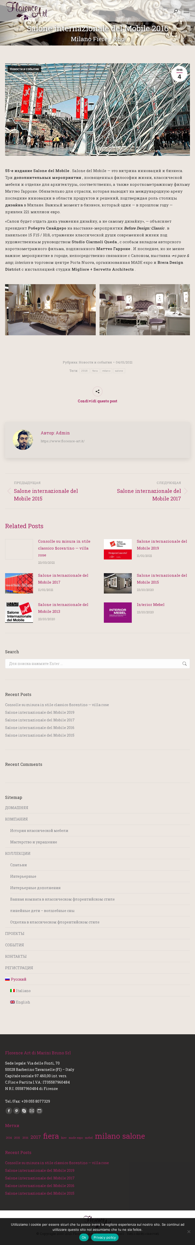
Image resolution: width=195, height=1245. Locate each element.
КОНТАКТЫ (16, 956)
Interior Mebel (151, 604)
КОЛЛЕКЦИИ (17, 853)
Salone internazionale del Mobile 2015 (162, 579)
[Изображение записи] (19, 549)
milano (106, 370)
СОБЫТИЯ (14, 945)
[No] (188, 1231)
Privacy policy (105, 1237)
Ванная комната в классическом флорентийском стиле (62, 899)
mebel (89, 1138)
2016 (84, 370)
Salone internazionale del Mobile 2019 (162, 545)
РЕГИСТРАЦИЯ (19, 967)
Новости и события (24, 69)
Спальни (18, 864)
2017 (35, 1137)
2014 (9, 1138)
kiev (64, 1138)
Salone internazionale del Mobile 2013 (63, 608)
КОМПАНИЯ (16, 819)
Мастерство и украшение (33, 842)
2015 (17, 1138)
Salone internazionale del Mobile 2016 (39, 727)
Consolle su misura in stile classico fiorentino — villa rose (64, 548)
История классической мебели (39, 830)
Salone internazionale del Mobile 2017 (63, 579)
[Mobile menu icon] (186, 10)
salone (119, 370)
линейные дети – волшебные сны (42, 910)
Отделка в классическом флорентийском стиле (55, 922)
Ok (84, 1237)
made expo (76, 1138)
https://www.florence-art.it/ (63, 441)
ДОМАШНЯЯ (16, 807)
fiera (95, 370)
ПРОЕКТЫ (14, 933)
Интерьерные (23, 876)
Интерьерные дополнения (35, 887)
